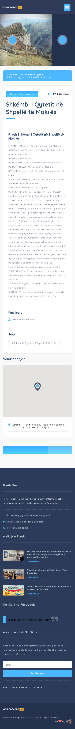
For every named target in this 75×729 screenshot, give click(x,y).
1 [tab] (37, 57)
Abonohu (39, 673)
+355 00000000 (20, 527)
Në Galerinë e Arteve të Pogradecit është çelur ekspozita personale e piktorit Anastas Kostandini (49, 554)
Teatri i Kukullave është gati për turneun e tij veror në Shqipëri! (49, 588)
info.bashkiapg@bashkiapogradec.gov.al (27, 515)
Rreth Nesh (20, 687)
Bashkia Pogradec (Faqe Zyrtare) (32, 620)
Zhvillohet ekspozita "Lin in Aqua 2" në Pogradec (47, 571)
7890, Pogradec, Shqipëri (29, 521)
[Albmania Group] (70, 721)
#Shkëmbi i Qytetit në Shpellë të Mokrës (34, 343)
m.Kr (10, 175)
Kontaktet (37, 687)
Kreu (9, 74)
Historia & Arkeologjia (28, 74)
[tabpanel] (26, 40)
